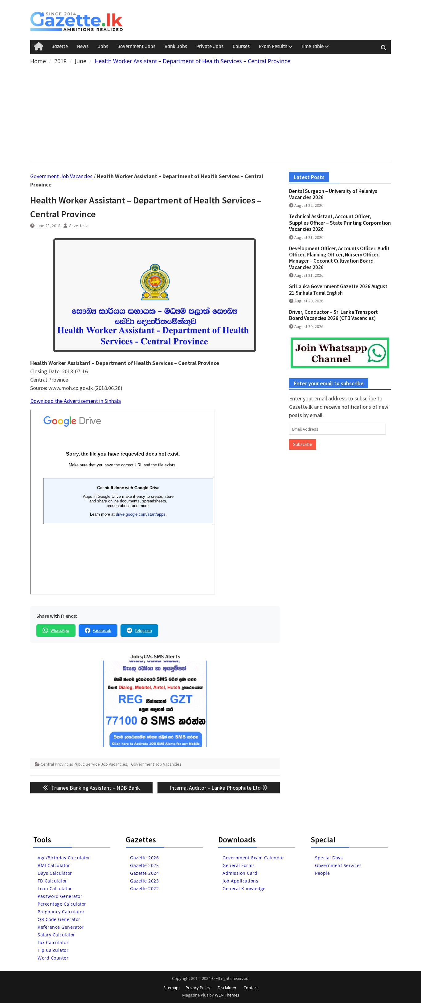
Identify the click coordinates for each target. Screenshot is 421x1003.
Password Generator (60, 896)
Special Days (329, 858)
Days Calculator (55, 873)
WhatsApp (60, 630)
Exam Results (273, 46)
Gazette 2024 (144, 873)
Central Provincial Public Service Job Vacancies (84, 764)
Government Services (338, 865)
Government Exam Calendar (253, 858)
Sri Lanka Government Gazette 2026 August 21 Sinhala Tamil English (338, 289)
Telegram (143, 630)
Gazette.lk (78, 225)
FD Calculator (52, 881)
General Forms (239, 865)
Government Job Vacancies (61, 176)
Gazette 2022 (144, 888)
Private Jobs (209, 46)
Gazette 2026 (144, 858)
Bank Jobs (176, 46)
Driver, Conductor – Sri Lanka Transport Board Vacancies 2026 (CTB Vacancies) (333, 315)
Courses (241, 46)
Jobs (103, 46)
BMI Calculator (54, 865)
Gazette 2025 (144, 865)
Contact (250, 987)
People (322, 873)
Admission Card (240, 873)
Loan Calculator (55, 888)
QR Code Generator (59, 919)
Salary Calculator (56, 935)
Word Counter (53, 958)
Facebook (102, 630)
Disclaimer (227, 987)
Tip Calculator (53, 950)
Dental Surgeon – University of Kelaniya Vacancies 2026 (333, 194)
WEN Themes (227, 995)
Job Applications (240, 881)
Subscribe (302, 444)
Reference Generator (61, 927)
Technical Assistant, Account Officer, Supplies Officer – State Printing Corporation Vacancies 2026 (340, 222)
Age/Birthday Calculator (64, 858)
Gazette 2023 (144, 881)
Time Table (312, 46)
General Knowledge (244, 888)
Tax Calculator (53, 942)
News (82, 46)
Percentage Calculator (62, 904)
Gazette (59, 46)
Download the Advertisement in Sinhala (75, 400)
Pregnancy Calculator (61, 912)
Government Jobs (136, 46)
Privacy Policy (198, 987)
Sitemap (170, 987)
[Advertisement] (210, 111)
